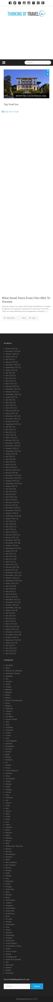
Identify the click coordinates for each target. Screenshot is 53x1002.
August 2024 (10, 357)
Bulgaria (9, 706)
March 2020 (10, 467)
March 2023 (10, 383)
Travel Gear (10, 940)
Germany (9, 773)
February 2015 (11, 626)
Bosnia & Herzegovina (14, 700)
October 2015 (11, 605)
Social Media (10, 908)
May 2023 (9, 378)
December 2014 (12, 632)
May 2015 (9, 618)
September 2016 (12, 581)
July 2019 (9, 489)
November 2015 (12, 602)
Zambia (8, 970)
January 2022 (10, 413)
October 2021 (11, 421)
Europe (8, 757)
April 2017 (9, 562)
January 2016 (10, 597)
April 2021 (9, 435)
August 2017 (10, 551)
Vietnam (8, 967)
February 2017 (11, 567)
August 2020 (10, 454)
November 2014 (12, 634)
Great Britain (10, 779)
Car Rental (9, 716)
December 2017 (12, 540)
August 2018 (10, 518)
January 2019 (10, 505)
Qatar (8, 892)
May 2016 (9, 591)
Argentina (9, 676)
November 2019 (12, 478)
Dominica (9, 749)
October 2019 (11, 481)
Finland (8, 765)
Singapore (9, 905)
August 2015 (10, 610)
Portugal (9, 886)
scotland (9, 903)
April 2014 (9, 653)
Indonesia (9, 797)
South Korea (10, 913)
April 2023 (9, 381)
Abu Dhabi (9, 665)
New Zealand (10, 865)
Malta (8, 835)
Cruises (8, 735)
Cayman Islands (11, 719)
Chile (7, 722)
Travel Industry (11, 943)
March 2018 (10, 532)
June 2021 (9, 429)
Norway (8, 868)
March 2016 (10, 594)
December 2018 (12, 508)
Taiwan (8, 930)
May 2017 (9, 559)
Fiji (7, 762)
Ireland (8, 803)
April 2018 (9, 529)
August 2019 (10, 486)
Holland (8, 784)
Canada (8, 714)
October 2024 (11, 354)
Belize (8, 695)
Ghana (8, 776)
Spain (8, 916)
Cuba (7, 738)
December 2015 (12, 599)
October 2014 (11, 637)
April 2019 (9, 497)
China (7, 725)
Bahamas (9, 689)
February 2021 (11, 440)
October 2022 (11, 392)
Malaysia (9, 832)
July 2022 (9, 400)
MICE (7, 843)
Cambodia (9, 708)
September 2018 (12, 516)
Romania (9, 895)
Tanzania (9, 932)
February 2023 (11, 386)
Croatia (8, 733)
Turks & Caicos (11, 951)
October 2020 (11, 448)
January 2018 (10, 537)
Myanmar (9, 857)
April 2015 (9, 621)
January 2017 (10, 570)
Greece (8, 781)
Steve (24, 318)
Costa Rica (9, 730)
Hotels (8, 787)
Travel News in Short (13, 946)
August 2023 (10, 370)
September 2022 (12, 394)
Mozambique (10, 854)
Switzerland (10, 924)
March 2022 (10, 408)
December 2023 (12, 365)
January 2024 (10, 362)
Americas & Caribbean (14, 671)
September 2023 (12, 367)
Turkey (8, 949)
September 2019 (12, 483)
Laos (7, 822)
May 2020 (9, 462)
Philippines (10, 881)
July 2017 (9, 554)
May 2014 (9, 651)
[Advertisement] (26, 42)
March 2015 (10, 624)
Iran (7, 800)
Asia (7, 679)
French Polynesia (12, 770)
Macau (8, 830)
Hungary (9, 789)
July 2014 (9, 645)
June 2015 (9, 616)
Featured (9, 760)
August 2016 (10, 583)
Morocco (9, 851)
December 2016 (12, 572)
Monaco (8, 849)
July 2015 (9, 613)
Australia (9, 681)
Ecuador (8, 752)
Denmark (9, 743)
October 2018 (11, 513)
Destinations (10, 746)
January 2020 (10, 473)
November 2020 (12, 446)
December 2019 (12, 475)
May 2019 (9, 494)
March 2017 (10, 564)
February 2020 (11, 470)
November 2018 (12, 510)
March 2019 (10, 500)
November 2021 (12, 419)
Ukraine (8, 954)
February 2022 (11, 410)
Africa (8, 668)
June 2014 (9, 648)
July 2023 (9, 373)
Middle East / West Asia (14, 846)
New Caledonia (11, 862)
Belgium (9, 692)
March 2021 (10, 437)
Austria (8, 684)
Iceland (8, 792)
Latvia (8, 824)
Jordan (8, 816)
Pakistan (8, 876)
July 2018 (9, 521)
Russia (8, 897)
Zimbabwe (9, 973)
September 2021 (12, 424)
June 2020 (9, 459)
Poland (8, 884)
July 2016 (9, 586)
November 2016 (12, 575)
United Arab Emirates (13, 959)
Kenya (8, 819)
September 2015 (12, 607)
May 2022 (9, 402)
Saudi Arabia (10, 900)
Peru (7, 878)
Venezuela (9, 965)
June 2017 (9, 556)
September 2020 (12, 451)
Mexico (8, 841)
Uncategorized (11, 957)
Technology (10, 935)
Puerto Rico (10, 889)
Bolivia (8, 698)
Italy (7, 808)
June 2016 (9, 589)
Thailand (9, 938)
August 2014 (10, 643)
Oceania (8, 870)
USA (7, 962)
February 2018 (11, 535)
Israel (34, 318)
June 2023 (9, 375)
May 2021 (9, 432)
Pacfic (8, 873)
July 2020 (9, 456)
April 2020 (9, 464)
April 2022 (9, 405)
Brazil (8, 703)
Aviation (8, 687)
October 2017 (11, 545)
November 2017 (12, 543)
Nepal (8, 859)
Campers (9, 711)
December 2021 (12, 416)
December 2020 (12, 443)
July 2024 (9, 359)
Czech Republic (11, 741)
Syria (7, 927)
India (7, 795)
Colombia (9, 727)
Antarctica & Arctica (13, 673)
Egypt (8, 754)
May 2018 (9, 527)
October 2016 (11, 578)
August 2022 (10, 397)
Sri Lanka (9, 919)
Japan (8, 814)
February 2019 (11, 502)
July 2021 (9, 427)
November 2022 (12, 389)
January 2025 (10, 348)
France (8, 768)
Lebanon (9, 827)
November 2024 (12, 351)
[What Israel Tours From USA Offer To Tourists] (26, 202)
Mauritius (9, 838)
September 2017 (12, 548)
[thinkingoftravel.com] (26, 13)
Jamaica (8, 811)
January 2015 (10, 629)
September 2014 (12, 640)
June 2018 (9, 524)
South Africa (10, 911)
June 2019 (9, 491)
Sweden (9, 922)
